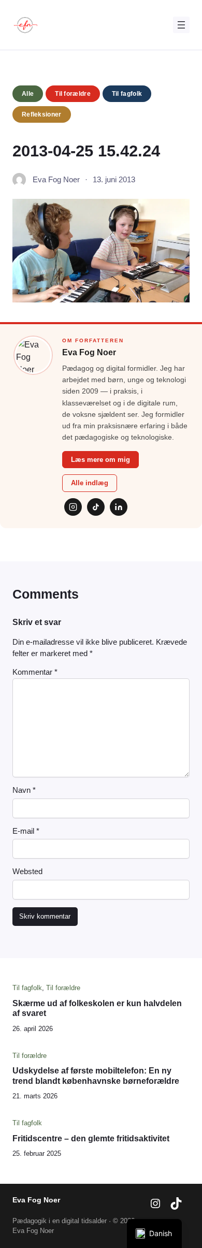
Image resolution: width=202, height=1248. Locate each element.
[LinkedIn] (118, 507)
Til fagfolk (127, 93)
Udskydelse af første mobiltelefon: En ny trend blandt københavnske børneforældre (95, 1075)
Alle (28, 93)
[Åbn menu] (181, 25)
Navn (24, 790)
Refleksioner (42, 114)
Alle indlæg (89, 483)
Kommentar (34, 672)
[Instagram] (73, 507)
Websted (27, 871)
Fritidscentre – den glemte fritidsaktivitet (90, 1138)
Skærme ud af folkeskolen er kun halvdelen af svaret (97, 1008)
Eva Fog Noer (36, 1200)
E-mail (25, 831)
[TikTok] (96, 507)
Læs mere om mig (100, 459)
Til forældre (73, 93)
